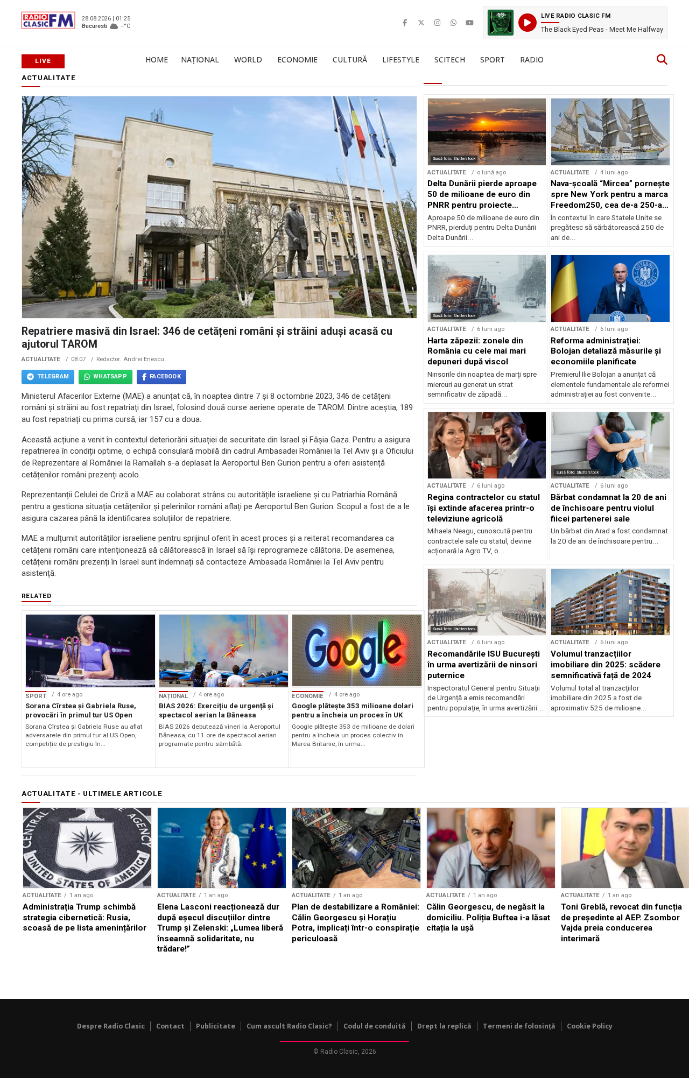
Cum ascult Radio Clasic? (289, 1026)
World (248, 59)
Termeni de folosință (519, 1026)
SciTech (449, 59)
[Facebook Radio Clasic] (405, 23)
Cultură (350, 59)
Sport (492, 59)
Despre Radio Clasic (111, 1026)
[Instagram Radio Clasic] (437, 23)
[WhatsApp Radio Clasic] (453, 23)
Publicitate (215, 1026)
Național (200, 59)
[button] (575, 22)
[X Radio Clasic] (421, 23)
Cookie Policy (590, 1026)
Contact (170, 1026)
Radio (532, 59)
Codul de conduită (374, 1026)
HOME (156, 59)
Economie (297, 59)
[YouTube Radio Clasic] (469, 23)
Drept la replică (444, 1026)
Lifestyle (400, 59)
